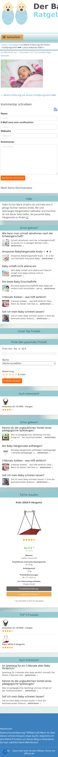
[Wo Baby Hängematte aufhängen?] (5, 452)
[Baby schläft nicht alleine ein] (5, 272)
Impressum (6, 728)
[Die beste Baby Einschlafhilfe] (5, 287)
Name (4, 113)
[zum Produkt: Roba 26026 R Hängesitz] (29, 522)
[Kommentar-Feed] (55, 109)
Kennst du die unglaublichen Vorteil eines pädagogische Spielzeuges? (27, 429)
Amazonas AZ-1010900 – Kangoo (17, 406)
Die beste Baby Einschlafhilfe (19, 281)
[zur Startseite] (29, 16)
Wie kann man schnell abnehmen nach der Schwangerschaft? (27, 235)
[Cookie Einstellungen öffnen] (5, 753)
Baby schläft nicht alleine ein (19, 266)
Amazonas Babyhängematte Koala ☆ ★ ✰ (26, 251)
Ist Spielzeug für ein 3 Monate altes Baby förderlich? (26, 667)
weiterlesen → (17, 245)
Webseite (6, 131)
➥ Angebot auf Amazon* (29, 594)
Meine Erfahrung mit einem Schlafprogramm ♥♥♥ (30, 95)
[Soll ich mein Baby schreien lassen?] (5, 317)
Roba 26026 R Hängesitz (29, 502)
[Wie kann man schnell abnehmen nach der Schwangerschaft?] (5, 242)
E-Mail (17, 122)
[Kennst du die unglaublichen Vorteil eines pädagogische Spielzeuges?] (5, 436)
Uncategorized (16, 44)
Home (4, 44)
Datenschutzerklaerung (12, 732)
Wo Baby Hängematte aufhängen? (22, 446)
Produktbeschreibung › (29, 588)
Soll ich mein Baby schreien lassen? (23, 311)
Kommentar (7, 141)
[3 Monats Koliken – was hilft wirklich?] (5, 303)
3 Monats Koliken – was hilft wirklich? (24, 297)
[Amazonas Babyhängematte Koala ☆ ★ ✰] (5, 257)
